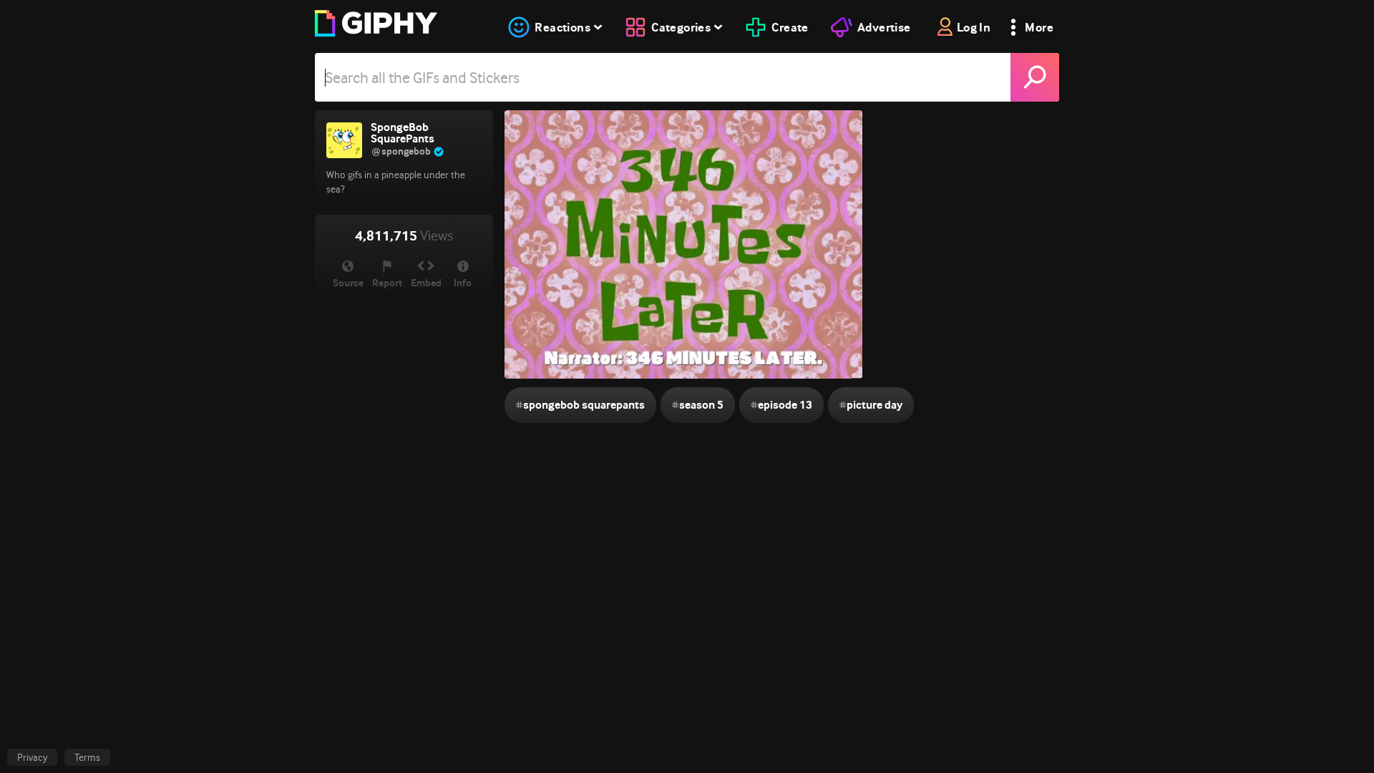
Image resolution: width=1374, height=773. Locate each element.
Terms (87, 757)
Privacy (32, 757)
